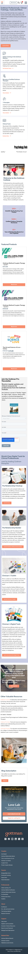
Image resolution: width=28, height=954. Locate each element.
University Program (5, 728)
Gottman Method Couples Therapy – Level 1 (14, 264)
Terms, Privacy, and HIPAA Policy (14, 951)
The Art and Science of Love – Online (12, 348)
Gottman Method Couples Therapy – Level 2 (14, 306)
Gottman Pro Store (5, 722)
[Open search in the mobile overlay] (18, 3)
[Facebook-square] (9, 839)
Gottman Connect (5, 699)
